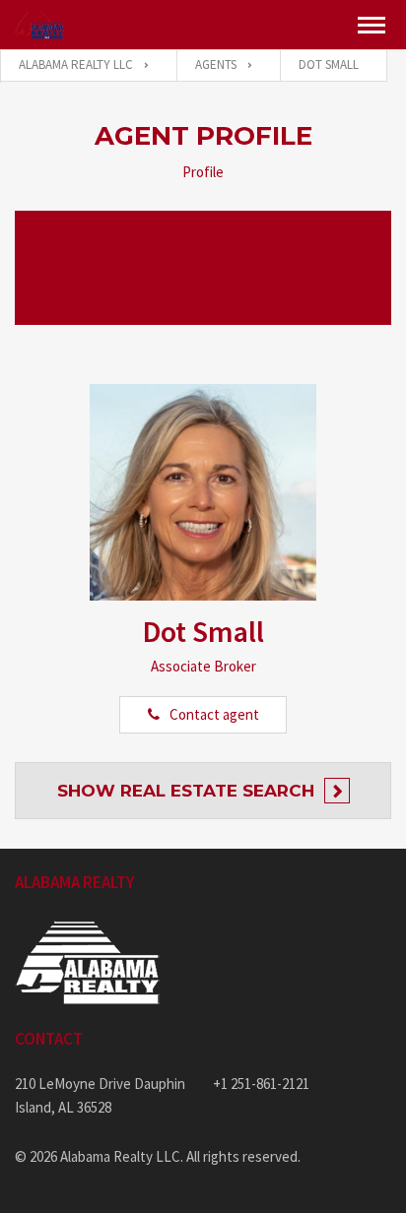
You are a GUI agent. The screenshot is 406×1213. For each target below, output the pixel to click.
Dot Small (203, 631)
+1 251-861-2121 (261, 1083)
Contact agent (214, 714)
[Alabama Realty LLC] (39, 24)
